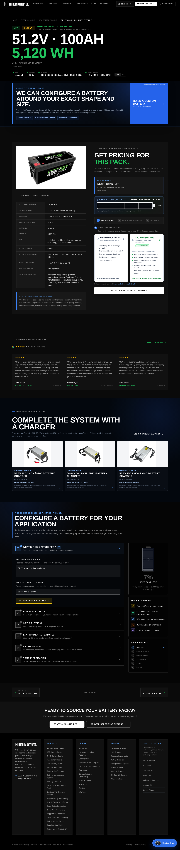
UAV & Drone (116, 752)
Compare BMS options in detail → (125, 284)
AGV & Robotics (117, 760)
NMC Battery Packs (55, 756)
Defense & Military (118, 748)
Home (14, 20)
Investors (83, 784)
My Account (168, 4)
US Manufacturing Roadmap (86, 753)
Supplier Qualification (56, 825)
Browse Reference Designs (107, 724)
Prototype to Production (57, 829)
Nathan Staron (148, 790)
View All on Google (156, 343)
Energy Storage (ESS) (120, 764)
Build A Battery (149, 761)
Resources (82, 4)
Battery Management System (55, 776)
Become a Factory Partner (89, 766)
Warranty (82, 792)
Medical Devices (117, 771)
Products (38, 4)
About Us (83, 748)
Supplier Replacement (56, 814)
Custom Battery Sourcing (57, 817)
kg (123, 74)
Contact (104, 4)
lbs (117, 74)
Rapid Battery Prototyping (57, 798)
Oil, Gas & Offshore (119, 775)
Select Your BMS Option (109, 227)
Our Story (83, 770)
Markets (53, 4)
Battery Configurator (55, 771)
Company (67, 4)
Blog (93, 4)
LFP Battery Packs (54, 752)
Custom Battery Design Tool (56, 786)
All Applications (117, 779)
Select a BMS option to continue (129, 290)
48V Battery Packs (48, 20)
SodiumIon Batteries (151, 780)
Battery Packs (28, 20)
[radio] (111, 258)
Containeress (148, 770)
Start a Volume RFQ (65, 724)
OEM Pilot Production (56, 810)
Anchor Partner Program (89, 763)
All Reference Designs (56, 748)
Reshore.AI (147, 785)
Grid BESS (147, 765)
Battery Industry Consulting (85, 775)
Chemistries (84, 759)
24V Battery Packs (54, 764)
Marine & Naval (117, 767)
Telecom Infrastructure (120, 756)
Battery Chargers (54, 782)
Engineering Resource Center (56, 793)
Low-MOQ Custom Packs (57, 802)
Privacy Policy (140, 845)
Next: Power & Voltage (32, 601)
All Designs (90, 692)
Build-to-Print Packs (55, 821)
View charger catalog (147, 434)
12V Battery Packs (54, 760)
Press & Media (85, 780)
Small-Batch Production (56, 806)
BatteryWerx (148, 775)
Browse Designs (144, 4)
